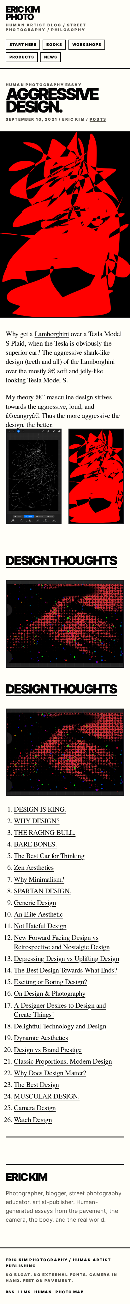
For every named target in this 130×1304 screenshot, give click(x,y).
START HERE (22, 44)
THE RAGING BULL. (44, 832)
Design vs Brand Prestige (47, 1049)
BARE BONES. (35, 843)
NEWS (50, 57)
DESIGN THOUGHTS (61, 560)
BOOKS (54, 44)
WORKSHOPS (86, 44)
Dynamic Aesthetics (41, 1037)
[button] (34, 484)
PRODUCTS (21, 57)
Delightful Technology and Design (60, 1025)
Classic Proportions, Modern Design (63, 1061)
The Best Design (36, 1084)
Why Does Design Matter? (50, 1072)
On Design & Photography (49, 993)
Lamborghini (52, 333)
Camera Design (35, 1107)
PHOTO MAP (70, 1292)
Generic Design (35, 902)
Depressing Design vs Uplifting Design (66, 958)
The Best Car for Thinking (49, 855)
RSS (10, 1292)
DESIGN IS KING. (40, 809)
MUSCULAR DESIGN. (47, 1095)
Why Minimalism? (39, 879)
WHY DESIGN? (36, 820)
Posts (98, 119)
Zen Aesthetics (34, 867)
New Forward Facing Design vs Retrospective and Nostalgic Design (61, 942)
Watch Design (33, 1119)
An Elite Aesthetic (38, 913)
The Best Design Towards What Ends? (65, 969)
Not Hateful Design (40, 925)
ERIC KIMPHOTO (22, 13)
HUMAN (43, 1292)
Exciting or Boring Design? (50, 981)
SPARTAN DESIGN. (42, 890)
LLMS (24, 1292)
